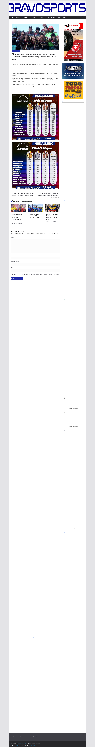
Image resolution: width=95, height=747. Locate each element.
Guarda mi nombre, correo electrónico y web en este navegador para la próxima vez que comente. (36, 274)
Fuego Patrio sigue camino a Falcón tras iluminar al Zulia (35, 215)
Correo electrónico (16, 261)
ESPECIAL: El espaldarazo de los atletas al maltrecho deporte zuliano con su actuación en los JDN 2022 (48, 195)
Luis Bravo (25, 62)
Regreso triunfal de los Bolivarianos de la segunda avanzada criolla (52, 216)
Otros (64, 17)
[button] (20, 17)
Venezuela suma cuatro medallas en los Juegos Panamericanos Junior (17, 217)
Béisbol (34, 17)
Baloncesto (26, 17)
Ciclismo (47, 17)
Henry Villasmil (33, 736)
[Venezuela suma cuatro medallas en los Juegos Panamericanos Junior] (18, 205)
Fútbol (53, 17)
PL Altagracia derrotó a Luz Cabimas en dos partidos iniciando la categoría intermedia (23, 194)
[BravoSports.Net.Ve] (47, 4)
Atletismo (17, 17)
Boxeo (41, 17)
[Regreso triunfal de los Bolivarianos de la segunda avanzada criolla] (52, 205)
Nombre (13, 255)
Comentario (14, 237)
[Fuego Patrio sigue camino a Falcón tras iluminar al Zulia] (35, 205)
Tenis (59, 17)
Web (12, 267)
